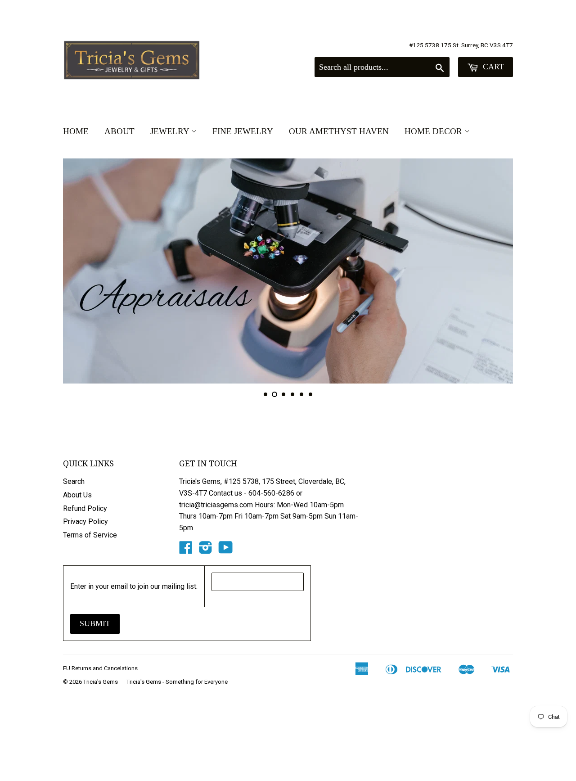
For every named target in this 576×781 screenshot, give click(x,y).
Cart (492, 66)
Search (74, 481)
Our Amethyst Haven (339, 131)
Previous (82, 271)
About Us (77, 495)
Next (494, 271)
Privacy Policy (85, 521)
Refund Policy (85, 508)
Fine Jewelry (242, 131)
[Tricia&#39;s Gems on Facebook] (186, 550)
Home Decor (434, 131)
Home (76, 131)
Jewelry (170, 131)
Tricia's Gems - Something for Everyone (177, 681)
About (119, 131)
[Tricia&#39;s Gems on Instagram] (205, 550)
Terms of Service (90, 535)
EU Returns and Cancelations (100, 668)
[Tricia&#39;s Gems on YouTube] (226, 550)
